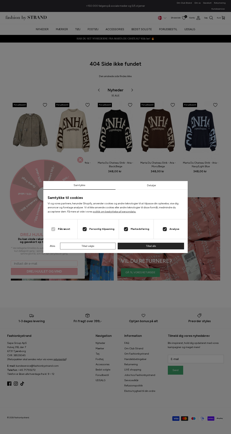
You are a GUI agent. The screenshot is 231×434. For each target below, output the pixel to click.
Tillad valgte (88, 246)
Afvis (52, 246)
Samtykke (79, 185)
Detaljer (151, 185)
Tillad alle (151, 246)
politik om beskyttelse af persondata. (114, 211)
